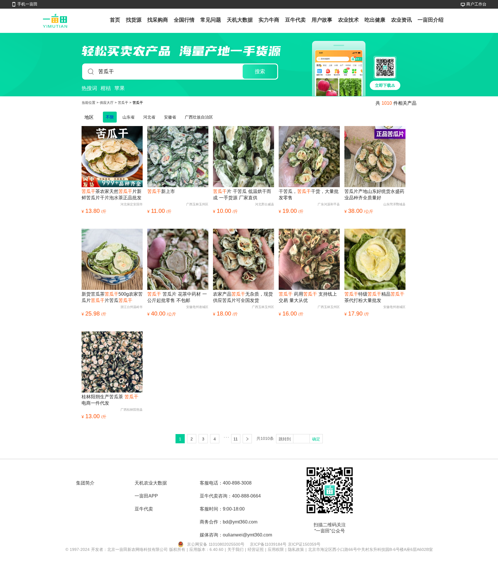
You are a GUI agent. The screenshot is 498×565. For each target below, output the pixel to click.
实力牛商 (269, 20)
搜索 (260, 71)
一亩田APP (146, 495)
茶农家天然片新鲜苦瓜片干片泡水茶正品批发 (112, 194)
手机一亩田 (27, 4)
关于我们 (236, 549)
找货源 (134, 20)
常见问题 (210, 20)
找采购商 (157, 20)
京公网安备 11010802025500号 (216, 544)
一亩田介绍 (431, 20)
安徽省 (170, 117)
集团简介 (85, 482)
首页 (115, 20)
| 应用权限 (275, 549)
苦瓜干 (123, 103)
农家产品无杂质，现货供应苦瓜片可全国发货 (243, 297)
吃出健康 (375, 20)
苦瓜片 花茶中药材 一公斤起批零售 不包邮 (177, 297)
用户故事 (322, 20)
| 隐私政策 (295, 549)
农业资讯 (401, 20)
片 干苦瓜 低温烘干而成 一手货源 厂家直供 (242, 194)
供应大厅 (107, 103)
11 (235, 439)
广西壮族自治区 (199, 117)
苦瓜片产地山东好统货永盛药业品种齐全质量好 (374, 194)
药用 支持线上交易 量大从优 (308, 297)
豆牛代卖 (295, 20)
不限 (110, 117)
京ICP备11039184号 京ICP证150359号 (285, 544)
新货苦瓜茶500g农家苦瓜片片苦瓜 (112, 297)
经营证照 (256, 549)
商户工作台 (476, 4)
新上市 (161, 191)
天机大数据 (240, 20)
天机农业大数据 (151, 482)
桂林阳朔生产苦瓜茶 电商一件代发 (110, 400)
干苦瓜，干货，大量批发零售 (309, 194)
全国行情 (184, 20)
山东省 (128, 117)
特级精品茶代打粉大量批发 (374, 297)
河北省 (149, 117)
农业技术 (348, 20)
